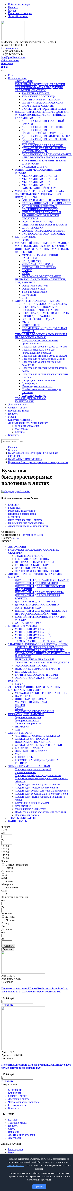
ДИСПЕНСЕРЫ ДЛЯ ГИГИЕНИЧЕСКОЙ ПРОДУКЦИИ (43, 132)
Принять (39, 1186)
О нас (11, 75)
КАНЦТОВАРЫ (24, 401)
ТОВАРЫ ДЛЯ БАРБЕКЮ (30, 398)
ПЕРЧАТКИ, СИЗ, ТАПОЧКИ (33, 279)
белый (9, 881)
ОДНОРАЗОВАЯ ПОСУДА (38, 221)
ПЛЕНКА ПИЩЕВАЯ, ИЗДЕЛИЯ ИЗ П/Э (46, 203)
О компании (15, 1089)
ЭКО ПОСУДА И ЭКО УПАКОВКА (43, 233)
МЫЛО (26, 322)
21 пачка (10, 920)
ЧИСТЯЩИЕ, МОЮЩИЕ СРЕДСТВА (44, 303)
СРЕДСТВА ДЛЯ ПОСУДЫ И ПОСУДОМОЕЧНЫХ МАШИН (40, 308)
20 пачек (10, 916)
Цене (40, 534)
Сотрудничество (17, 1105)
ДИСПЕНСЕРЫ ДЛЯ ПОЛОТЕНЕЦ (43, 127)
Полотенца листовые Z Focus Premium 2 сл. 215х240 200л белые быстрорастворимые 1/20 (36, 1066)
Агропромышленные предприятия (28, 526)
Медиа (12, 10)
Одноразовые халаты (34, 288)
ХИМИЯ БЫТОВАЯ (27, 300)
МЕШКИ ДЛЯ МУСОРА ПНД (39, 181)
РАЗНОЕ (20, 236)
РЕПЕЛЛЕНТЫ (31, 325)
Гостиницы (14, 507)
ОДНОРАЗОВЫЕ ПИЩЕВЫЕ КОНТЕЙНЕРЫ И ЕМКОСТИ (40, 208)
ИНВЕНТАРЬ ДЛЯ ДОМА (37, 264)
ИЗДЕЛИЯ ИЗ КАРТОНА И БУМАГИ (44, 224)
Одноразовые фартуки (35, 285)
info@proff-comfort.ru (13, 57)
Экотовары (14, 1137)
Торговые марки (17, 1122)
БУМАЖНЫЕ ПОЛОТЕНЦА (39, 96)
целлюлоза (11, 887)
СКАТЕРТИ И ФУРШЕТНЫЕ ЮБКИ (44, 108)
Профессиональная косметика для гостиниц (40, 811)
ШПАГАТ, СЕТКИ (32, 227)
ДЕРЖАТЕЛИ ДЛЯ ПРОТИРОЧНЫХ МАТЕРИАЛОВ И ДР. (44, 150)
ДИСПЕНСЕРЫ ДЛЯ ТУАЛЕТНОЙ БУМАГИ (42, 580)
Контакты (14, 435)
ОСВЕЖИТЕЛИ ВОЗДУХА (38, 319)
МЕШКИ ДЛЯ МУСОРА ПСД (39, 175)
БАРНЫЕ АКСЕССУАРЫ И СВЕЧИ (43, 230)
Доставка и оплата (19, 404)
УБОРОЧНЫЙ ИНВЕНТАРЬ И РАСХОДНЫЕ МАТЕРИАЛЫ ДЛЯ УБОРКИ (42, 244)
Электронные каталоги (21, 1134)
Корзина (20, 431)
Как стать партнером (20, 13)
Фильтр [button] (5, 826)
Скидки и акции (17, 407)
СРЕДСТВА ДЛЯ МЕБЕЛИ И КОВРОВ (45, 313)
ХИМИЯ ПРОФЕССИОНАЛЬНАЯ (36, 334)
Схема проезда (9, 48)
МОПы (26, 273)
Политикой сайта (15, 1165)
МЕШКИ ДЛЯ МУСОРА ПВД (39, 178)
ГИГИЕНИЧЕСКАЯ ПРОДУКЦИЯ (42, 102)
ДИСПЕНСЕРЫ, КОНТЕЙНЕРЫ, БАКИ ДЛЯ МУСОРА (40, 116)
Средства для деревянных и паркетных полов (41, 793)
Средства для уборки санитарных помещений (41, 790)
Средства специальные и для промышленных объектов (38, 351)
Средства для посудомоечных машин (43, 358)
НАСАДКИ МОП (32, 261)
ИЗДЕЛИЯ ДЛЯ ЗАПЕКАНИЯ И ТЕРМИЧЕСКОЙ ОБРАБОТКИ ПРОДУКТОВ (41, 215)
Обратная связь (10, 60)
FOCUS (9, 868)
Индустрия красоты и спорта (25, 519)
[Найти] (21, 441)
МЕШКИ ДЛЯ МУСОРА (29, 169)
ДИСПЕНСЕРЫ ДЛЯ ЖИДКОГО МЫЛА (46, 136)
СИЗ (24, 297)
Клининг (13, 504)
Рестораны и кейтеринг (21, 510)
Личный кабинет (18, 16)
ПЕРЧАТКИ (29, 294)
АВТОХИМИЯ (24, 81)
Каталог (12, 78)
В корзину (7, 1004)
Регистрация (15, 1149)
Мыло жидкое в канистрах (37, 386)
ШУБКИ (27, 270)
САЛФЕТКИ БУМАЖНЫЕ (38, 105)
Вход (11, 1152)
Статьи (12, 1128)
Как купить (14, 1092)
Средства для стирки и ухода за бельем (44, 355)
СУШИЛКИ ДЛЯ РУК (35, 166)
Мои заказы (22, 428)
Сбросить (7, 949)
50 (14, 537)
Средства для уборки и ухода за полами (45, 346)
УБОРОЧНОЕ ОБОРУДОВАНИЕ (41, 276)
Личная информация (27, 425)
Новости (13, 7)
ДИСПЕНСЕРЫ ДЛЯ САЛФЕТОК (42, 145)
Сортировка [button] (8, 531)
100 (17, 537)
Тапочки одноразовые (34, 291)
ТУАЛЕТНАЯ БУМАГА (36, 93)
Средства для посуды (34, 395)
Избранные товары (19, 4)
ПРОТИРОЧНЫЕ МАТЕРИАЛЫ (41, 99)
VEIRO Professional (16, 864)
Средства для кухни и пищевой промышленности (40, 342)
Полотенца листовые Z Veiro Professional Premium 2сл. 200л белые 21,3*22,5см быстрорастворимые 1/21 (34, 990)
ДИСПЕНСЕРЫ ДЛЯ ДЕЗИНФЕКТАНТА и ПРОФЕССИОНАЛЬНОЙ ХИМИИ (47, 156)
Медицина (14, 516)
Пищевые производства (22, 513)
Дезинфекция (29, 383)
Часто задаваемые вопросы (23, 1102)
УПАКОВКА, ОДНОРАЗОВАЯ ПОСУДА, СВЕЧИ (38, 644)
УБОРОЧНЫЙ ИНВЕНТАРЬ (39, 267)
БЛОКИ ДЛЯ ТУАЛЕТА (36, 316)
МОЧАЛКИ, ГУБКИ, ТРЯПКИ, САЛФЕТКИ (41, 693)
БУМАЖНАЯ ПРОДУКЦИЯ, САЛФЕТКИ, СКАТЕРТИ (39, 89)
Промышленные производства (26, 522)
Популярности (29, 534)
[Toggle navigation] (2, 70)
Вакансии (14, 1131)
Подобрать (8, 945)
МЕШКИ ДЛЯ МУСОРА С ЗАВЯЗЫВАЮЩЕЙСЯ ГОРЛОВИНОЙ (45, 186)
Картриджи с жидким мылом (39, 380)
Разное (26, 239)
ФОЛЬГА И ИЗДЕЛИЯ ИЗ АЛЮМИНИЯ (46, 200)
